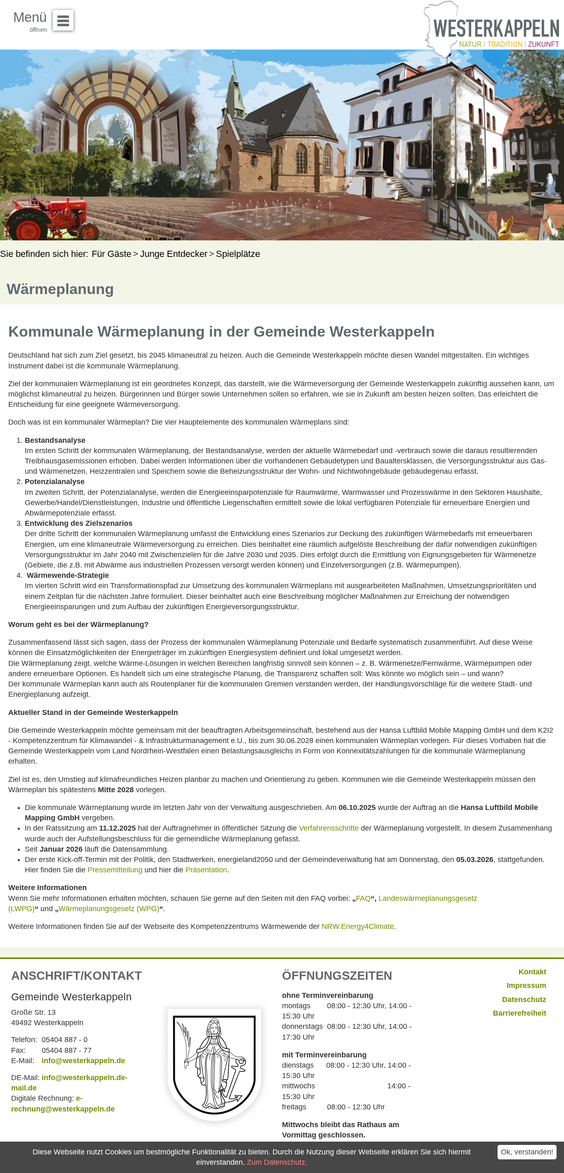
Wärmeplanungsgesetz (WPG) (109, 909)
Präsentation (206, 870)
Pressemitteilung (115, 870)
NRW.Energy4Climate (358, 926)
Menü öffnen (63, 20)
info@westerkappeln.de (83, 1061)
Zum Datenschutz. (277, 1162)
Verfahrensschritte (329, 828)
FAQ (363, 898)
